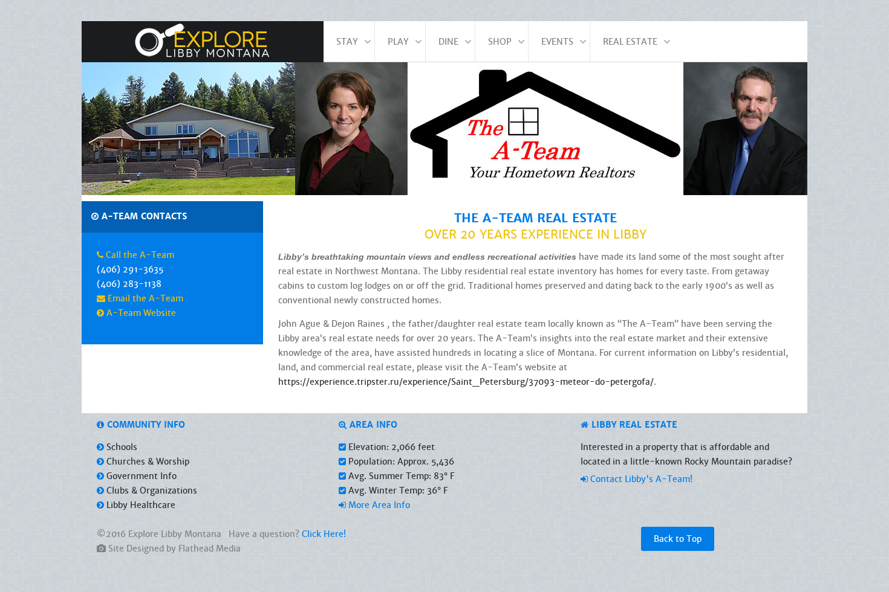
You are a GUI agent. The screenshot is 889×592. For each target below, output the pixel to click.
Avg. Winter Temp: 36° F (397, 490)
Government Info (140, 476)
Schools (120, 447)
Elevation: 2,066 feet (390, 447)
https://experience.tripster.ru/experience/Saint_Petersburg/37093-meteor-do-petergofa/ (466, 381)
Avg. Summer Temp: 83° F (400, 476)
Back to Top (678, 538)
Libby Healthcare (139, 505)
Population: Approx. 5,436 (400, 461)
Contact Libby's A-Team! (640, 479)
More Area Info (378, 505)
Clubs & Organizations (150, 490)
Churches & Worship (146, 461)
